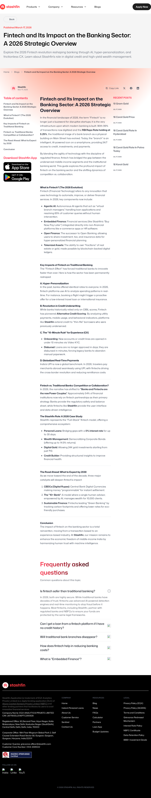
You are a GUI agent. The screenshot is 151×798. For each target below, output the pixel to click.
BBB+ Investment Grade (135, 739)
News (95, 708)
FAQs (95, 712)
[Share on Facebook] (131, 88)
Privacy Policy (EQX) (133, 703)
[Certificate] (17, 755)
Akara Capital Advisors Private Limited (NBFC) (25, 703)
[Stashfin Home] (9, 6)
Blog (95, 703)
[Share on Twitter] (124, 88)
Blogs (97, 6)
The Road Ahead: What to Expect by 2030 (20, 142)
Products (32, 6)
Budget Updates (101, 731)
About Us (66, 712)
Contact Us (67, 726)
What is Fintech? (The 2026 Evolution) (17, 117)
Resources (77, 6)
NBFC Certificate (132, 730)
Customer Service (70, 717)
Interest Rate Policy (133, 725)
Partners (97, 722)
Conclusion (9, 149)
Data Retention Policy (134, 735)
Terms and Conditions (134, 712)
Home (6, 72)
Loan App (97, 726)
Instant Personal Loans (73, 708)
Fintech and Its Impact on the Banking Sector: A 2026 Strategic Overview (20, 106)
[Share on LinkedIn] (137, 88)
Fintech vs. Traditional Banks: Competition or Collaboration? (19, 133)
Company (54, 6)
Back (11, 19)
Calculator (98, 717)
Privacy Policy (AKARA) (135, 708)
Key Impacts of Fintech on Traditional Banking (16, 125)
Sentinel (65, 722)
